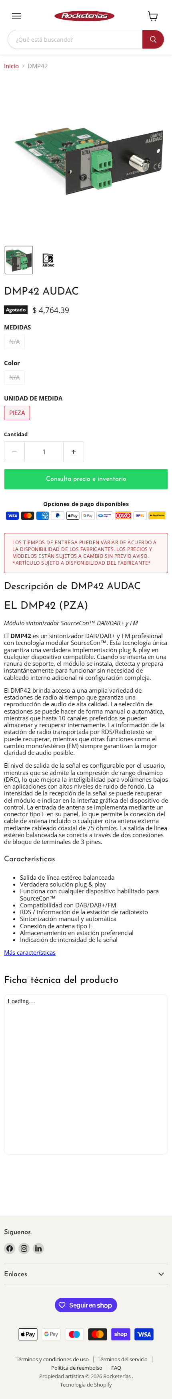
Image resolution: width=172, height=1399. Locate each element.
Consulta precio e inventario (86, 479)
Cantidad (16, 434)
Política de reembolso (76, 1367)
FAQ (116, 1367)
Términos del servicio (123, 1359)
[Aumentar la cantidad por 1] (74, 451)
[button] (18, 260)
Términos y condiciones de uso (52, 1359)
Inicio (11, 66)
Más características (30, 952)
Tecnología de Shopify (86, 1384)
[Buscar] (153, 39)
